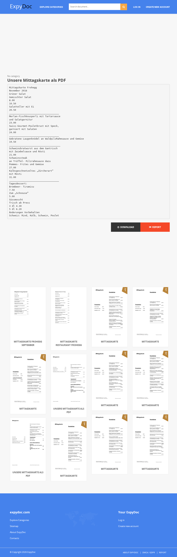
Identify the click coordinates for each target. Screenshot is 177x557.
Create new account (128, 526)
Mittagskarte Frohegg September (28, 343)
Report (156, 227)
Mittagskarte (109, 341)
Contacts (14, 538)
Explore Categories (19, 520)
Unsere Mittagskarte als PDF (68, 410)
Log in (121, 520)
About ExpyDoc (18, 532)
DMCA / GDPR (148, 552)
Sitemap (14, 526)
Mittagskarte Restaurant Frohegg (69, 343)
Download (126, 227)
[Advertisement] (88, 45)
